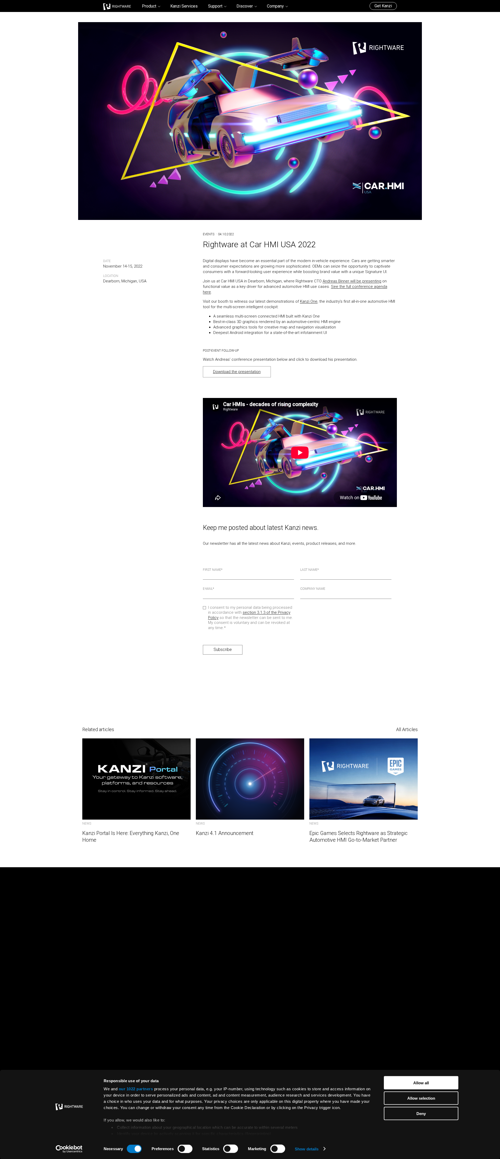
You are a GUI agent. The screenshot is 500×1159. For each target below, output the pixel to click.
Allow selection (421, 1098)
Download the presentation (237, 371)
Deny (421, 1113)
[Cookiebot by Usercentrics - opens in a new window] (69, 1149)
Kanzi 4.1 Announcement (224, 833)
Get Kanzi (383, 5)
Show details (306, 1149)
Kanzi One (308, 301)
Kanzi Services (184, 6)
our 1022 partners (136, 1089)
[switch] (185, 1148)
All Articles (407, 729)
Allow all (421, 1083)
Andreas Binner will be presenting (352, 281)
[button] (151, 6)
